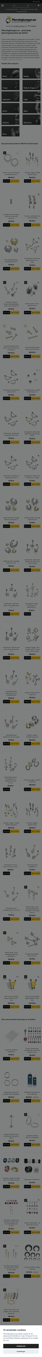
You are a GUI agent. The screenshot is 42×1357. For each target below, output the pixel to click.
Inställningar (21, 1351)
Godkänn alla (21, 1346)
